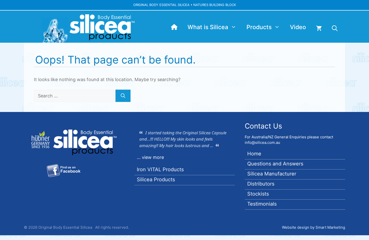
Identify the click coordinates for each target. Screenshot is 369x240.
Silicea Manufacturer (271, 174)
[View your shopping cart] (319, 28)
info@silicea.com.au (262, 142)
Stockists (258, 194)
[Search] (123, 96)
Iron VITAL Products (160, 169)
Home (254, 154)
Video (298, 27)
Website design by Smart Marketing (313, 227)
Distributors (260, 184)
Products (259, 27)
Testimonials (262, 204)
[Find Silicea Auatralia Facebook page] (63, 171)
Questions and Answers (275, 164)
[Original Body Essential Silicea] (174, 27)
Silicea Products (156, 179)
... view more (150, 157)
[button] (335, 28)
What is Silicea (208, 27)
